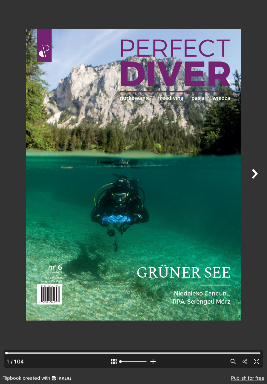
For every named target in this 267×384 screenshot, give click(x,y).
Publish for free (247, 378)
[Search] (233, 361)
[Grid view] (114, 361)
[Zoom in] (153, 361)
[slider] (133, 361)
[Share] (245, 361)
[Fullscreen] (256, 361)
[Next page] (254, 186)
